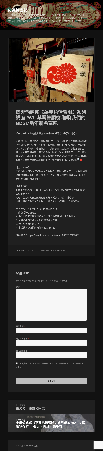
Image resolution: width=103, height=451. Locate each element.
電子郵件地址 (22, 338)
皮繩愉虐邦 (17, 10)
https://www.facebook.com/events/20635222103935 (53, 235)
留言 (18, 287)
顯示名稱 (20, 326)
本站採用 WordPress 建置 (27, 446)
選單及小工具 (91, 15)
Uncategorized (59, 250)
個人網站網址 (21, 351)
